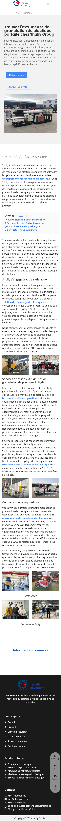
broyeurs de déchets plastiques (20, 398)
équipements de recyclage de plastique (27, 178)
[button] (48, 4)
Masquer (21, 216)
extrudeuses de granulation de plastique (26, 464)
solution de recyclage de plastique (22, 302)
